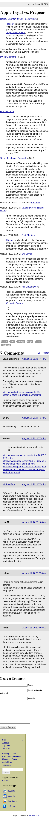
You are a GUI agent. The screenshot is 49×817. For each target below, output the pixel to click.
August (37, 4)
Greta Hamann (7, 111)
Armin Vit (35, 202)
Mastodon (6, 759)
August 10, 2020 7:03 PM (34, 418)
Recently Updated (9, 753)
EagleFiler (11, 796)
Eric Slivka (27, 254)
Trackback (6, 765)
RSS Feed (6, 756)
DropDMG (11, 791)
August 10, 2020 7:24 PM (34, 438)
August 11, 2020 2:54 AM (34, 573)
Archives (5, 743)
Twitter (45, 353)
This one (10, 240)
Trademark (6, 345)
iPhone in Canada (14, 303)
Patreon (5, 780)
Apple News (7, 762)
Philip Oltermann (8, 57)
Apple (5, 342)
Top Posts (6, 748)
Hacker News (30, 19)
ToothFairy (11, 806)
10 (42, 4)
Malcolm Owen (29, 208)
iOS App (21, 342)
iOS (12, 342)
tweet (19, 19)
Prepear (9, 24)
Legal (30, 342)
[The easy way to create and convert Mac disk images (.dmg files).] (4, 791)
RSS (38, 353)
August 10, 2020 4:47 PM (34, 359)
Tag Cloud (6, 745)
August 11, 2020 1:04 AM (34, 522)
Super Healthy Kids (15, 32)
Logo (39, 342)
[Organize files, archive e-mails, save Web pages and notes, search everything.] (4, 796)
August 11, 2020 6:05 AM (34, 628)
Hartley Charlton (8, 19)
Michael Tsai (9, 484)
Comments (16, 756)
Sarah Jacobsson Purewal (13, 158)
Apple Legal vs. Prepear (22, 12)
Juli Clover (27, 287)
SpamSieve (12, 801)
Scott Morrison (28, 235)
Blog (4, 740)
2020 (46, 4)
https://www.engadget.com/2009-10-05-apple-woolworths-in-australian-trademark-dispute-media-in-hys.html (24, 469)
